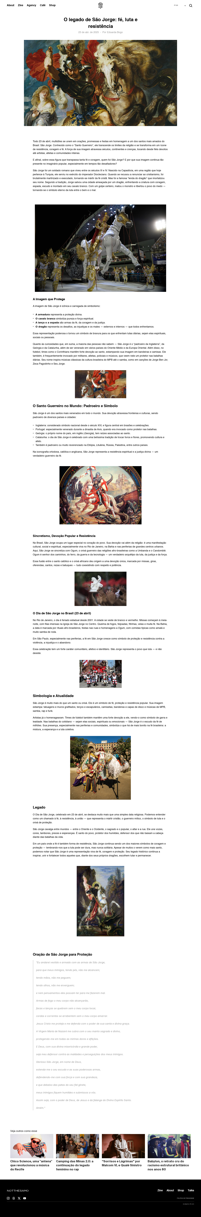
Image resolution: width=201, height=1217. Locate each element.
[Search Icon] (190, 5)
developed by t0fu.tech (188, 1204)
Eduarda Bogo (115, 32)
